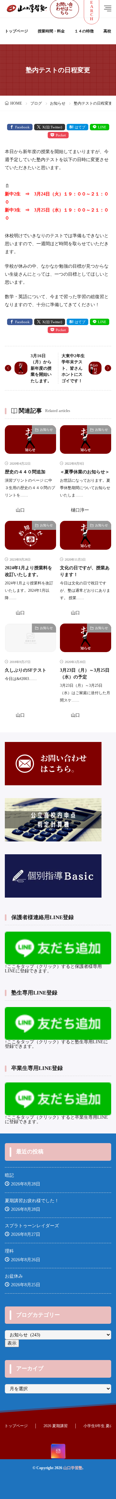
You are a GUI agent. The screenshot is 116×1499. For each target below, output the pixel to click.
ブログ (36, 103)
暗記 (9, 1175)
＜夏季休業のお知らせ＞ (85, 472)
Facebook (22, 127)
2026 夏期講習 (56, 1426)
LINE (102, 127)
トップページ (16, 31)
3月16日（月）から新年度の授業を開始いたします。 (41, 368)
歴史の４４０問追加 (25, 472)
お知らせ (57, 103)
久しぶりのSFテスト (25, 670)
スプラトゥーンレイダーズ (32, 1225)
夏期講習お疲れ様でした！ (32, 1200)
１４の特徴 (84, 31)
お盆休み (14, 1276)
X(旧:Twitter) (52, 127)
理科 (9, 1251)
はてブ (80, 127)
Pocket (61, 135)
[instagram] (58, 1451)
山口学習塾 (72, 1468)
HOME (16, 103)
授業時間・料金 (51, 31)
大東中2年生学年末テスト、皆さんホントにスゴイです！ (73, 368)
